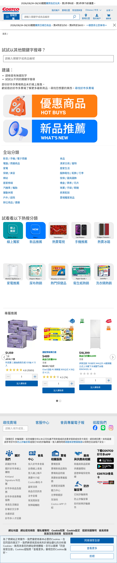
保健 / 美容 (9, 173)
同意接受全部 (92, 540)
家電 (5, 168)
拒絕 (92, 556)
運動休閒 (8, 192)
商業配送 (65, 192)
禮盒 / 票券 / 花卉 (69, 183)
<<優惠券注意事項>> (96, 25)
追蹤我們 (100, 422)
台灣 (108, 10)
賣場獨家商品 (67, 197)
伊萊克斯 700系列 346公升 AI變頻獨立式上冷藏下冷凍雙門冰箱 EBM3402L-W (95, 366)
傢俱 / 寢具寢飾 (68, 178)
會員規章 (104, 530)
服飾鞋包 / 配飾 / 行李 (72, 173)
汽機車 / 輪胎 (10, 187)
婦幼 (5, 178)
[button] (76, 17)
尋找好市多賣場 (84, 88)
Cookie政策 (58, 530)
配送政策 (68, 533)
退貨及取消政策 (52, 533)
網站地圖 (13, 530)
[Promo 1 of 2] (57, 401)
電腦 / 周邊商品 (11, 163)
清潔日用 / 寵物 (68, 163)
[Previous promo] (4, 357)
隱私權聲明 (43, 530)
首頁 (4, 33)
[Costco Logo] (11, 9)
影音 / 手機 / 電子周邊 (15, 158)
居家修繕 (8, 183)
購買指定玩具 (53, 3)
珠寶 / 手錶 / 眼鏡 (69, 187)
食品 (62, 158)
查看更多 (92, 548)
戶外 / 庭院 (9, 197)
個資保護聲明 (89, 530)
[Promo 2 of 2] (60, 401)
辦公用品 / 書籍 (11, 202)
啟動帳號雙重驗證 (73, 442)
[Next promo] (112, 357)
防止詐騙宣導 (23, 442)
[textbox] (55, 58)
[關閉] (114, 25)
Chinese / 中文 (92, 10)
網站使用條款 (27, 530)
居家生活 (65, 168)
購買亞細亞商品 (43, 25)
